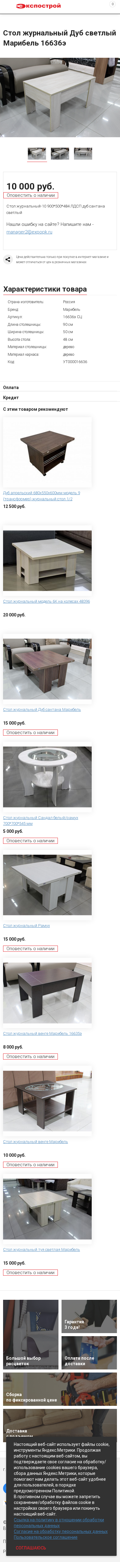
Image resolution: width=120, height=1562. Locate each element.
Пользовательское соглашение (46, 1537)
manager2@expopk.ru (29, 232)
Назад (6, 19)
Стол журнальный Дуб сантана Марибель (42, 709)
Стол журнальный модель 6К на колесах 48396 (46, 601)
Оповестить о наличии (31, 195)
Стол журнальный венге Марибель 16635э (42, 1033)
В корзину (14, 515)
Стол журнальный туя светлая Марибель (41, 1249)
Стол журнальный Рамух (26, 925)
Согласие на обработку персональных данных (61, 1531)
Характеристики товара (45, 289)
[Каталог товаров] (9, 7)
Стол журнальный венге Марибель (35, 1141)
